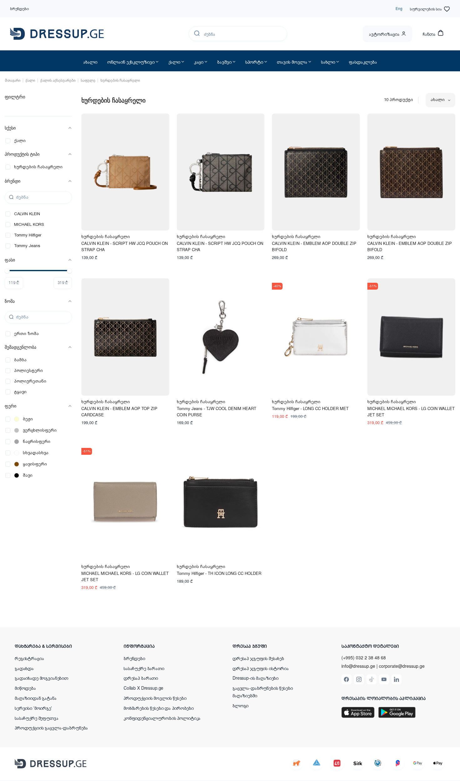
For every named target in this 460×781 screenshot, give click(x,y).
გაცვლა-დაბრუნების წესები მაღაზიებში (263, 691)
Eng (399, 8)
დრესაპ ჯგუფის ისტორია (261, 668)
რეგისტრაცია (29, 658)
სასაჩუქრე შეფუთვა (37, 718)
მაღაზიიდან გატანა (36, 698)
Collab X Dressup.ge (143, 688)
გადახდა (24, 668)
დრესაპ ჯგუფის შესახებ (258, 658)
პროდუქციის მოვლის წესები (155, 698)
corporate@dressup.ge (402, 666)
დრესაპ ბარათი (141, 678)
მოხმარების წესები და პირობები (159, 708)
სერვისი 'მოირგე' (33, 708)
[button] (55, 646)
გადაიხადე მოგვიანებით (41, 678)
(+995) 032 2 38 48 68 (363, 657)
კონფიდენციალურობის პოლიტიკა (162, 718)
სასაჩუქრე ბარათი (144, 668)
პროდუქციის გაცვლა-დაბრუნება (51, 727)
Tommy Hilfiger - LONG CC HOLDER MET (310, 408)
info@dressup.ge (358, 666)
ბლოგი (240, 705)
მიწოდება (25, 688)
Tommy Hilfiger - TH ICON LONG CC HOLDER (219, 573)
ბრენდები (19, 8)
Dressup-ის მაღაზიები (256, 678)
